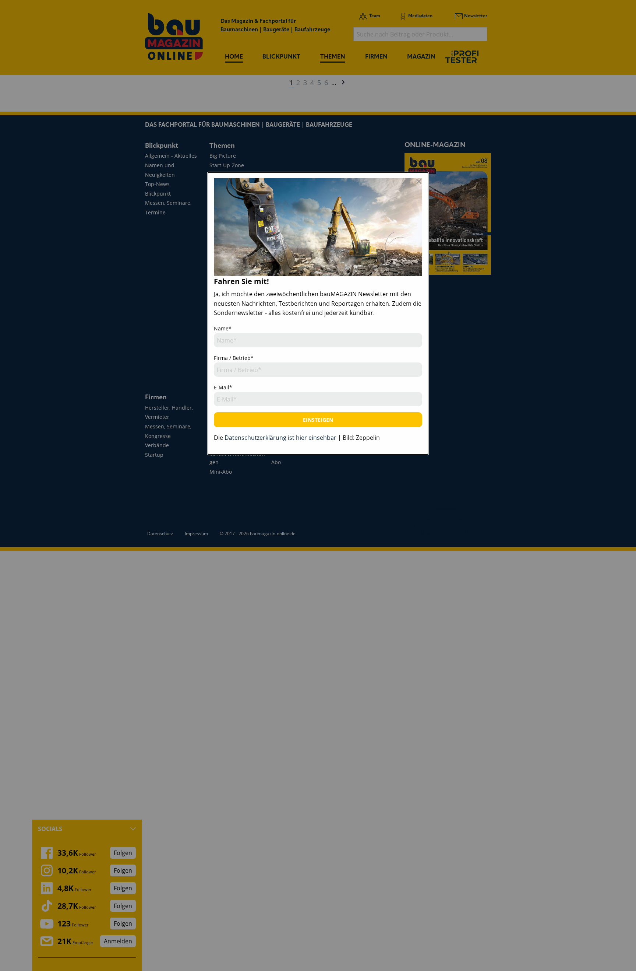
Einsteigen (318, 419)
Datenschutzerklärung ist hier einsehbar (280, 438)
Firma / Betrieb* (234, 357)
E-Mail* (223, 387)
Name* (223, 328)
